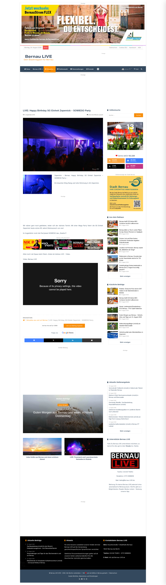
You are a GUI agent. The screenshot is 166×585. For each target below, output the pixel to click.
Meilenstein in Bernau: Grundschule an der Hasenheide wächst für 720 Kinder (130, 258)
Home (28, 69)
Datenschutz (113, 47)
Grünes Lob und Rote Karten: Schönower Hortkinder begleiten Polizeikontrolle (129, 240)
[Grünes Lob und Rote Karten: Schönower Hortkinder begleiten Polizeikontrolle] (112, 241)
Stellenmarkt (63, 69)
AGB (139, 47)
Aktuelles (49, 69)
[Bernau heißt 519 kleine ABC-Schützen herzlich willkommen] (112, 224)
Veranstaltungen (78, 69)
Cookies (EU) (123, 47)
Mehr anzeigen (125, 276)
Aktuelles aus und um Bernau (37, 320)
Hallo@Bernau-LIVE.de (127, 480)
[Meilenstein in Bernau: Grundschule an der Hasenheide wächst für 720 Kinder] (112, 258)
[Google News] (68, 333)
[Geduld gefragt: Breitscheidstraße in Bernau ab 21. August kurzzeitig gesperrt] (112, 268)
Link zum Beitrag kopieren (74, 326)
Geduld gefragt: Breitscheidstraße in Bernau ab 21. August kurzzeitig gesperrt (130, 267)
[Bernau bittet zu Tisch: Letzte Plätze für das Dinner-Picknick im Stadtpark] (112, 232)
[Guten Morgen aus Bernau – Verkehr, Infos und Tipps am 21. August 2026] (112, 317)
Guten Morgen (63, 405)
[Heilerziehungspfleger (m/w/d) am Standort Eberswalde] (112, 326)
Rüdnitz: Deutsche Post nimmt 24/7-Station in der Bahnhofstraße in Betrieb (130, 291)
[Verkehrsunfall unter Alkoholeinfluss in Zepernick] (112, 334)
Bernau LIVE (37, 69)
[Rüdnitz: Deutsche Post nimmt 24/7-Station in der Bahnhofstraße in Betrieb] (112, 291)
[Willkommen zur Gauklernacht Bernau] (83, 91)
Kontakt (91, 69)
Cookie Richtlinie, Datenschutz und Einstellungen (83, 576)
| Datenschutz (112, 573)
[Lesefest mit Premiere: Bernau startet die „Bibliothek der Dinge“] (112, 250)
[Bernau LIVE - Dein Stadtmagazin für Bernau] (38, 57)
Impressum (132, 47)
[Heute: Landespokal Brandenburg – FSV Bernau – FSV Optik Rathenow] (112, 309)
